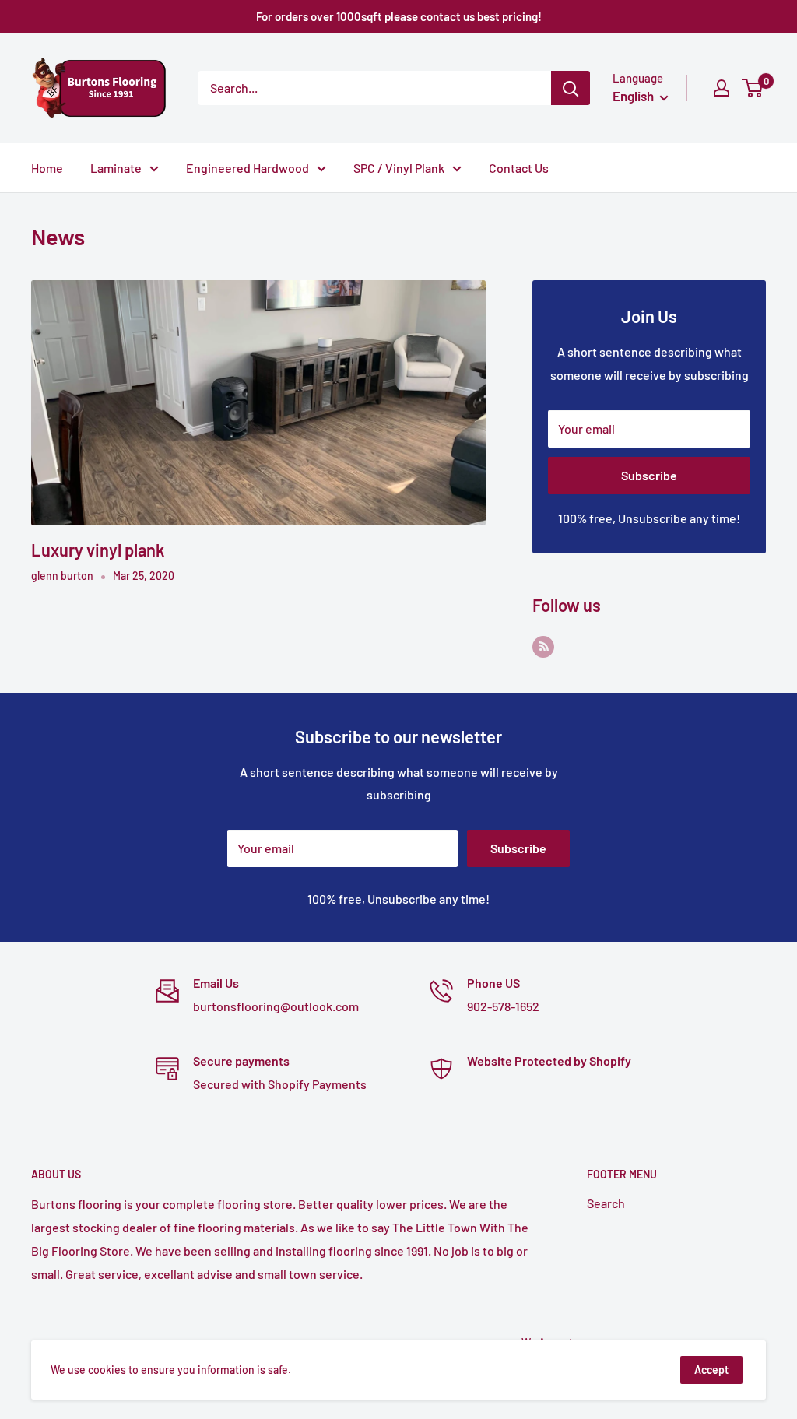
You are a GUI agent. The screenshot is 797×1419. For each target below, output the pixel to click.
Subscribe (649, 475)
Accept (711, 1369)
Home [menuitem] (47, 167)
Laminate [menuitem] (116, 167)
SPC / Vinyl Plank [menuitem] (398, 167)
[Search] (570, 88)
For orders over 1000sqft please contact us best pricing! (399, 16)
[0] (753, 88)
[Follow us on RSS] (543, 646)
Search (606, 1203)
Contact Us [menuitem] (519, 167)
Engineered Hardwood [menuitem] (247, 167)
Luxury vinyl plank (97, 549)
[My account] (721, 88)
